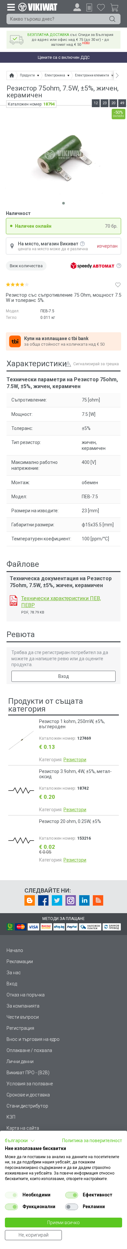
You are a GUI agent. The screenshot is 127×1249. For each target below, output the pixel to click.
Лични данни (20, 1061)
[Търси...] (112, 19)
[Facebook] (43, 900)
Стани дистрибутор (27, 1106)
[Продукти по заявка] (89, 7)
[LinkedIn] (84, 900)
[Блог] (29, 900)
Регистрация (20, 1028)
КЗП (11, 1117)
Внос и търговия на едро (33, 1039)
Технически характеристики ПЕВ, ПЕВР (61, 601)
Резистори (75, 759)
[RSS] (98, 900)
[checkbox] (11, 1195)
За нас (14, 972)
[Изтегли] (13, 600)
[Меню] (10, 7)
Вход (63, 676)
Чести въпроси (23, 1017)
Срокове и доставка (28, 1094)
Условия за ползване (30, 1083)
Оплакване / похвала (29, 1050)
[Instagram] (70, 900)
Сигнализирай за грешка (96, 364)
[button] (20, 1141)
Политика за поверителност (92, 1140)
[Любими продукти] (101, 7)
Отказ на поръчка (26, 994)
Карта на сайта (23, 1128)
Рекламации (20, 961)
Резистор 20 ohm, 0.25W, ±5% (70, 821)
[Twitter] (57, 900)
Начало (15, 950)
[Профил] (77, 7)
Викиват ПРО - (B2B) (28, 1072)
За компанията (23, 1006)
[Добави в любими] (118, 284)
